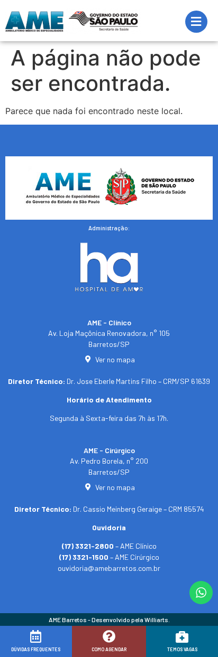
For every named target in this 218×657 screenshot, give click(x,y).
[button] (22, 645)
